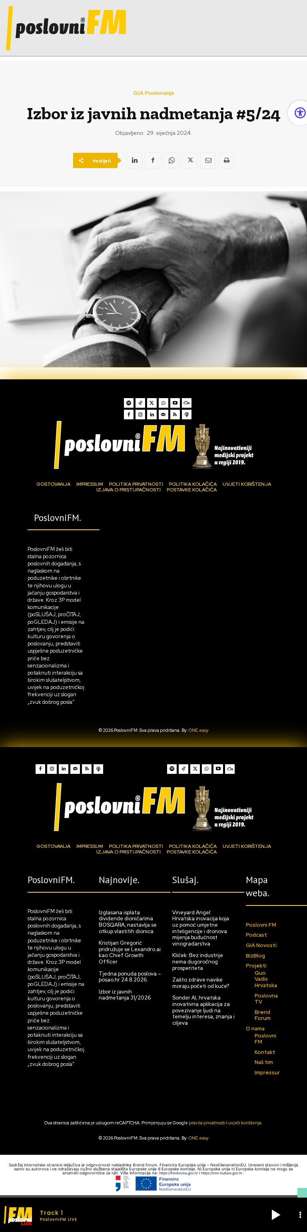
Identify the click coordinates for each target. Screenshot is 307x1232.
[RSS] (175, 414)
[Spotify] (129, 403)
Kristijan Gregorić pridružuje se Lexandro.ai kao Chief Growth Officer (130, 952)
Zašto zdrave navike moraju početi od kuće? (200, 983)
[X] (189, 160)
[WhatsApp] (171, 160)
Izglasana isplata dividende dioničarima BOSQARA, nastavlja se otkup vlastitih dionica (128, 922)
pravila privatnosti (207, 1123)
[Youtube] (175, 403)
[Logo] (153, 445)
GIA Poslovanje (153, 93)
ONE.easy (199, 730)
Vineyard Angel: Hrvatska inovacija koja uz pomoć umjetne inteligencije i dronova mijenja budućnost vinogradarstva (200, 928)
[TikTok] (140, 403)
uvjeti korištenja (244, 1123)
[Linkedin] (134, 160)
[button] (276, 1215)
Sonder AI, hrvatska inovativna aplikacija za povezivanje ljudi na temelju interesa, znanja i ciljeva (203, 1010)
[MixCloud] (186, 403)
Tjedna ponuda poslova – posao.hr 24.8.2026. (130, 977)
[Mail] (163, 414)
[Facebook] (153, 160)
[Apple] (186, 414)
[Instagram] (140, 414)
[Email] (208, 160)
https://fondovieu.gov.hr (179, 1173)
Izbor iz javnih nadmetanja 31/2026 (125, 995)
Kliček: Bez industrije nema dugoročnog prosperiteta (197, 961)
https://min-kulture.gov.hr (222, 1173)
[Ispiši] (226, 160)
